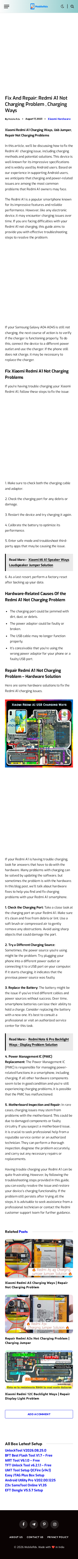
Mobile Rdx (14, 118)
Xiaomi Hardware (59, 119)
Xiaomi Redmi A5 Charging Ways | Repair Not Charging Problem (36, 1284)
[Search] (72, 6)
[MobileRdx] (39, 6)
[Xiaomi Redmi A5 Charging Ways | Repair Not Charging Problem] (39, 1258)
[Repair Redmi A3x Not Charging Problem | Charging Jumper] (39, 1314)
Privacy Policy (58, 1537)
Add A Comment (39, 1414)
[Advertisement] (39, 54)
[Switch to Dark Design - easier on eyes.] (62, 6)
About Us (16, 1537)
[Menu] (6, 6)
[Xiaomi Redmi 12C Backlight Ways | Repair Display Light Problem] (39, 1369)
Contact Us (35, 1537)
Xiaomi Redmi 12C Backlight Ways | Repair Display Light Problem (37, 1396)
